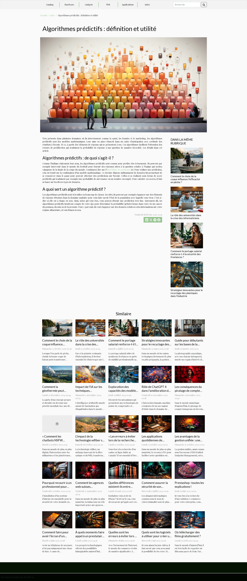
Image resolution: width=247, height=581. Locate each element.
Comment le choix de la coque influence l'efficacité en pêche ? (185, 179)
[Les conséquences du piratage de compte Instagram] (190, 374)
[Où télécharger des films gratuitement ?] (190, 519)
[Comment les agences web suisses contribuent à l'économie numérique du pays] (90, 470)
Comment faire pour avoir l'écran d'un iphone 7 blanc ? (55, 536)
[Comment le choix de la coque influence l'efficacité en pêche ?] (187, 160)
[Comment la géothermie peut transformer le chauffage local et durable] (57, 374)
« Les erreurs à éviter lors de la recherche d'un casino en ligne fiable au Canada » (121, 442)
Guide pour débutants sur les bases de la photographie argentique (189, 346)
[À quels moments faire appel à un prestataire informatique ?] (90, 519)
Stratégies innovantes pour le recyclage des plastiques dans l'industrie (187, 293)
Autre (147, 4)
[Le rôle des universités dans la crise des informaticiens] (187, 199)
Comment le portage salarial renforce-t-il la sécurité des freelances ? (186, 254)
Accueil (43, 15)
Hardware (69, 4)
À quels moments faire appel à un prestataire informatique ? (89, 536)
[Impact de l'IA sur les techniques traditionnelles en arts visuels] (90, 374)
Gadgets (89, 4)
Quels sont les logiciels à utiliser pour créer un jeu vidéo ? (156, 536)
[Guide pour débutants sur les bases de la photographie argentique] (190, 327)
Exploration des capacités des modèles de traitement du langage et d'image (122, 392)
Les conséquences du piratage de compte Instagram (188, 390)
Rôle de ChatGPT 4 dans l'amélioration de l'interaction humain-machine (156, 392)
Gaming (50, 4)
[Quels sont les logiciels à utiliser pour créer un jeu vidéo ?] (157, 519)
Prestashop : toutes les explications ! (189, 484)
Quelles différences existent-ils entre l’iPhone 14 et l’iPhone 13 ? (121, 488)
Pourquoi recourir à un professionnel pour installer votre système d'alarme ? (57, 488)
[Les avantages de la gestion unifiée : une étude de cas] (190, 423)
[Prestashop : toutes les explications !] (190, 470)
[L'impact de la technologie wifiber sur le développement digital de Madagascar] (90, 423)
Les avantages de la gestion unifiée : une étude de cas (187, 440)
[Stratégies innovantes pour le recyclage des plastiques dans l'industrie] (187, 274)
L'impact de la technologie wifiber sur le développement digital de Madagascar (90, 442)
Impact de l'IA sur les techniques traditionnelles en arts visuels (89, 392)
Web (108, 4)
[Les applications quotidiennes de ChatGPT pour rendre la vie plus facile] (157, 423)
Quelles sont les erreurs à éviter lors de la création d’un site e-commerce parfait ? (123, 538)
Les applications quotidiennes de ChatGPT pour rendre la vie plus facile (156, 442)
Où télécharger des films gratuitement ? (188, 534)
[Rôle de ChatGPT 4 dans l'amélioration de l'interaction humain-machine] (157, 374)
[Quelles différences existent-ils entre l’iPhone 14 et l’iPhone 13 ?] (123, 470)
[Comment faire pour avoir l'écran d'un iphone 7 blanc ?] (57, 519)
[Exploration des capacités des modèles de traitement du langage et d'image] (123, 374)
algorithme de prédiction (119, 169)
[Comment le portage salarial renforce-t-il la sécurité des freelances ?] (187, 235)
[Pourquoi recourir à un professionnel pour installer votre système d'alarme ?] (57, 470)
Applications (128, 4)
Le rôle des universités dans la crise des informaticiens (186, 217)
